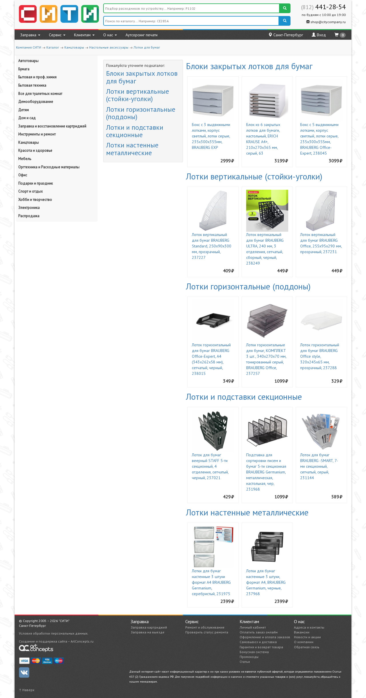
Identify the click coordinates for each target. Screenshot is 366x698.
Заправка (28, 34)
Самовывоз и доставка (258, 642)
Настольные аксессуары (108, 47)
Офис (22, 175)
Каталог (52, 47)
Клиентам (83, 34)
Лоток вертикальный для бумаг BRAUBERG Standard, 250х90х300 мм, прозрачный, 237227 (211, 246)
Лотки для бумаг (147, 47)
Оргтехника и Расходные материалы (48, 167)
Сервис (56, 34)
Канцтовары (74, 47)
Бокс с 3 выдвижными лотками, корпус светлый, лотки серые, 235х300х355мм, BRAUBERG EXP (211, 136)
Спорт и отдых (30, 191)
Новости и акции (307, 637)
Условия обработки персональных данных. (53, 633)
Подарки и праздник (35, 183)
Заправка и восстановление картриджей (52, 126)
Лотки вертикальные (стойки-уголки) (137, 95)
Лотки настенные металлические (132, 149)
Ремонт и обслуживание (204, 627)
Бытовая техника (32, 85)
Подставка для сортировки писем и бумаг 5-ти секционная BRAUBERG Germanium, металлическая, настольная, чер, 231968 (266, 472)
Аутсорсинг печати (142, 34)
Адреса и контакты (309, 627)
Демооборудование (35, 101)
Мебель (24, 158)
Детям (23, 109)
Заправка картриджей (149, 627)
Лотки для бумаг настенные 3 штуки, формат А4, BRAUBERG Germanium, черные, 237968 (266, 582)
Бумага (23, 69)
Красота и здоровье (35, 150)
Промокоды (249, 657)
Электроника (29, 207)
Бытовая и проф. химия (37, 77)
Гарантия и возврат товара (261, 647)
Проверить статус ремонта (206, 632)
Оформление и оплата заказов (265, 637)
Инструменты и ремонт (37, 134)
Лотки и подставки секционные (134, 131)
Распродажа (28, 215)
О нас (108, 34)
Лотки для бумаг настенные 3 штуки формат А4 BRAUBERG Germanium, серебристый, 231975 (211, 582)
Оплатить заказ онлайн (259, 632)
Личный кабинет (253, 627)
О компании (303, 642)
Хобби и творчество (35, 199)
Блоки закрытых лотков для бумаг (142, 77)
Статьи (245, 661)
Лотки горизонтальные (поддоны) (140, 113)
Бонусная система (254, 652)
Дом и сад (27, 117)
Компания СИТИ (28, 47)
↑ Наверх (26, 690)
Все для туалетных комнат (40, 93)
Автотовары (28, 60)
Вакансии (301, 632)
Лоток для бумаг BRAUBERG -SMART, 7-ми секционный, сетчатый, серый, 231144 (319, 466)
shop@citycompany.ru (328, 22)
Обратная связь (306, 647)
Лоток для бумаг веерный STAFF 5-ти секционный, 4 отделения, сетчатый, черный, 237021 (210, 466)
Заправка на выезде (147, 632)
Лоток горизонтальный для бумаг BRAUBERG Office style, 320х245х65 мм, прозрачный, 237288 (319, 356)
